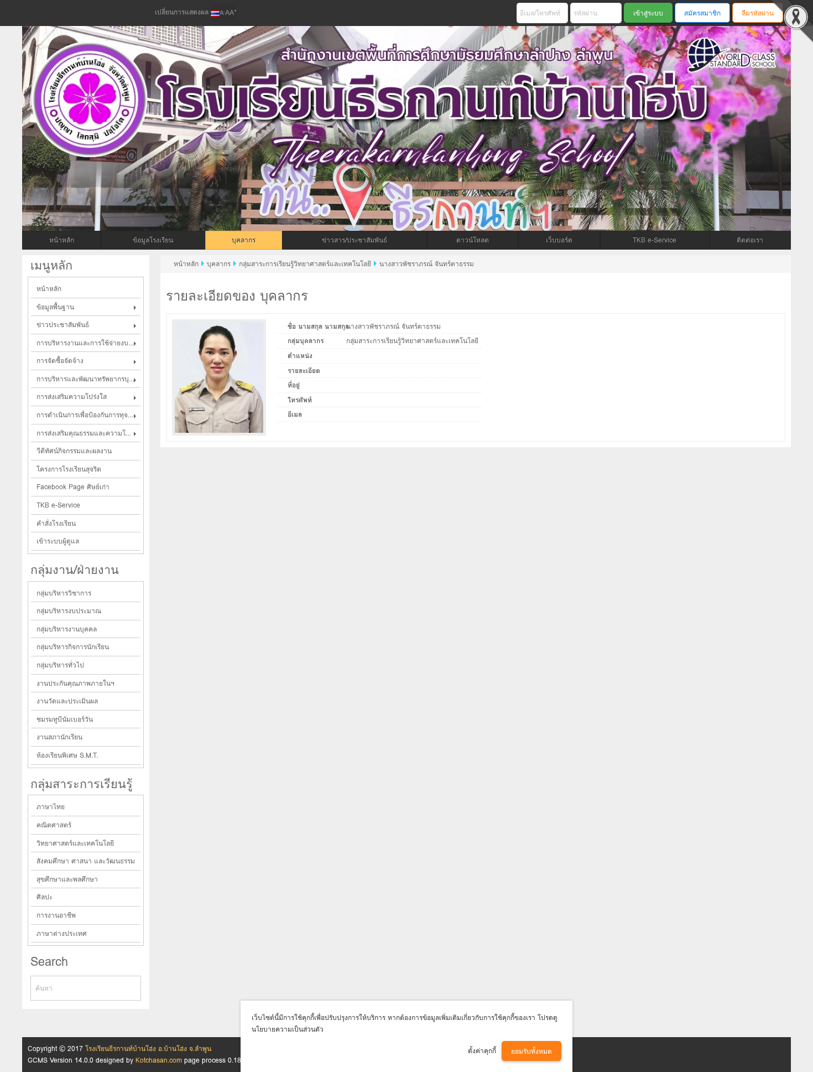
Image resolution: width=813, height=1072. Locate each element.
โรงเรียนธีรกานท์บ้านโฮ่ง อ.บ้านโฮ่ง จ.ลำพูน (148, 1048)
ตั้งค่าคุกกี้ (482, 1050)
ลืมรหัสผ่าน (758, 13)
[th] (215, 13)
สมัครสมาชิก (702, 13)
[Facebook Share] (37, 13)
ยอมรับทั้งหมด (531, 1051)
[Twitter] (55, 13)
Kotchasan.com (159, 1060)
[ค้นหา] (133, 988)
